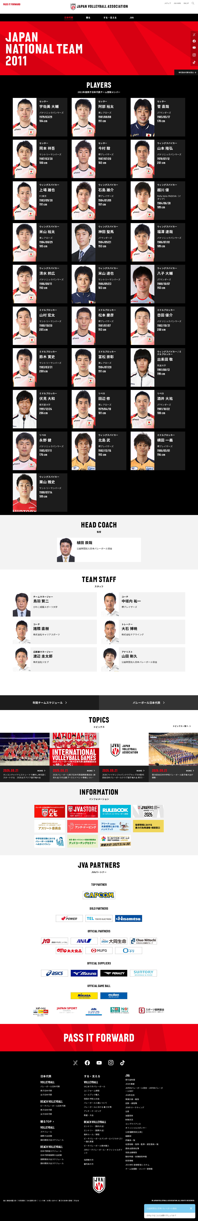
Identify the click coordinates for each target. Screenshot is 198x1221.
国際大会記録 (46, 1135)
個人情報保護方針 (10, 1200)
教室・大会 (89, 1115)
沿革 (127, 1111)
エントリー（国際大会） (94, 1130)
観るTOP (46, 1121)
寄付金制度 (130, 1079)
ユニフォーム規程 (92, 1090)
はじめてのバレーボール (94, 1086)
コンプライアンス (133, 1123)
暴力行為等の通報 (65, 1200)
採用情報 (129, 1160)
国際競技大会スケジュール (52, 1159)
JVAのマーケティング (134, 1107)
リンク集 (42, 1200)
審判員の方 (89, 1164)
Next (195, 757)
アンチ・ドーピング (92, 1111)
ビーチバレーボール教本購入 (96, 1145)
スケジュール (46, 1131)
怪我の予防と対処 (92, 1098)
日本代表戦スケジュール (51, 1151)
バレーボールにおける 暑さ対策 (98, 1107)
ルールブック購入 (92, 1094)
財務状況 (129, 1119)
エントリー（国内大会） (94, 1126)
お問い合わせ (52, 1200)
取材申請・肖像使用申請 (136, 1156)
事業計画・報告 (132, 1099)
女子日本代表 (46, 1094)
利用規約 (21, 1200)
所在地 (76, 1200)
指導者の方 (89, 1159)
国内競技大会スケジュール (52, 1140)
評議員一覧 (130, 1140)
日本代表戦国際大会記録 (51, 1155)
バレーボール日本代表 (50, 1086)
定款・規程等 (131, 1103)
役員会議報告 (131, 1152)
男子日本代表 (46, 1090)
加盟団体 (129, 1115)
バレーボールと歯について (95, 1102)
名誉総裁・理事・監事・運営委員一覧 (142, 1144)
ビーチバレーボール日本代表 (53, 1105)
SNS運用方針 (32, 1200)
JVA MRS (177, 3)
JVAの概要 (130, 1084)
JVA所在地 (130, 1095)
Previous (2, 757)
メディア (167, 3)
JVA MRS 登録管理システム (137, 1164)
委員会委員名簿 (132, 1148)
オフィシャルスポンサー (136, 1127)
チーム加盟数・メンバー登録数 (139, 1168)
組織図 (128, 1136)
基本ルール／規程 (92, 1134)
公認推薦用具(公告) (134, 1132)
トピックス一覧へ (180, 726)
